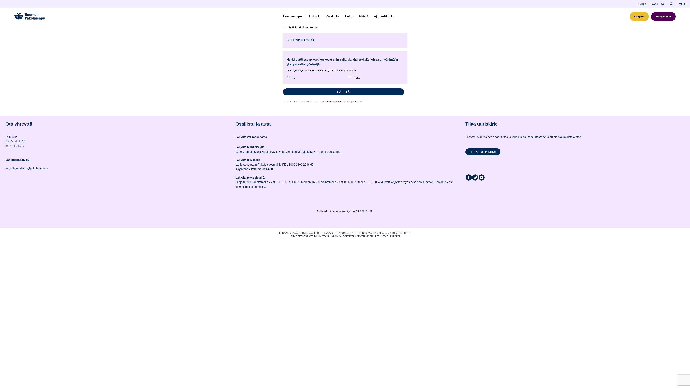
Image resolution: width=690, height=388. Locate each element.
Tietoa (349, 16)
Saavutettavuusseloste (341, 233)
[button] (671, 3)
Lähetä (343, 91)
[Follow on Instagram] (475, 177)
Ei (293, 78)
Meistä (363, 16)
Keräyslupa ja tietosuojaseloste (301, 233)
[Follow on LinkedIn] (482, 177)
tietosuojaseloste (335, 101)
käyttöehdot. (355, 101)
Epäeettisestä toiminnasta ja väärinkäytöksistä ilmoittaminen (332, 236)
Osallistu (332, 16)
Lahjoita (315, 16)
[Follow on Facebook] (469, 177)
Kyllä (357, 78)
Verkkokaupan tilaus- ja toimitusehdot (385, 233)
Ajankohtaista (384, 16)
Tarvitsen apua (293, 16)
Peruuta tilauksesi (387, 236)
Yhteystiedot (663, 16)
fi (684, 4)
